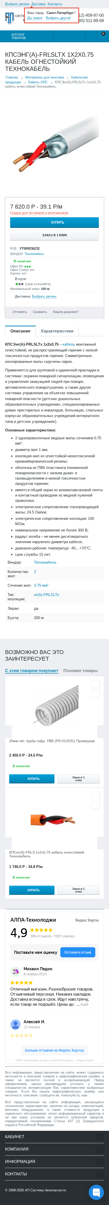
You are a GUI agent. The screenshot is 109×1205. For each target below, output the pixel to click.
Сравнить (40, 312)
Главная (12, 77)
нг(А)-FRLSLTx (46, 594)
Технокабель (34, 254)
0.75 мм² (41, 585)
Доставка (38, 4)
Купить (57, 222)
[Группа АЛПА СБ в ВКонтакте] (21, 1200)
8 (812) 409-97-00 (88, 15)
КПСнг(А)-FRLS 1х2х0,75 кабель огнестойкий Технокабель (46, 854)
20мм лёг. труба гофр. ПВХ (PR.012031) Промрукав (52, 741)
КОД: (13, 248)
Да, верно (34, 18)
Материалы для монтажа (44, 77)
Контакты (55, 4)
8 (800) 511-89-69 (88, 21)
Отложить (20, 312)
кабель (69, 344)
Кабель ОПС (38, 82)
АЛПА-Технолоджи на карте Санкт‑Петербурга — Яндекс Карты (54, 1060)
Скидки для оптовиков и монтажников (39, 213)
